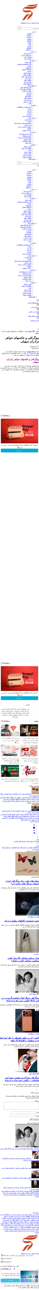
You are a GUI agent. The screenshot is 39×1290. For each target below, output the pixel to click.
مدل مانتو (28, 143)
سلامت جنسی (27, 157)
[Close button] (38, 1269)
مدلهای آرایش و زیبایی (24, 127)
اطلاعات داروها (26, 148)
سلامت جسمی (26, 155)
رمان (15, 1193)
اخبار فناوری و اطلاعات (24, 107)
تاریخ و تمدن (27, 100)
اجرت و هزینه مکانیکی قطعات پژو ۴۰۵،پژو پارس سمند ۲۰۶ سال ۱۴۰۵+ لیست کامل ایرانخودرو (19, 1216)
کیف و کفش (27, 139)
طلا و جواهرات (26, 141)
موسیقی (28, 94)
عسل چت (11, 1191)
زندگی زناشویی (26, 130)
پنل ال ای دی (19, 1191)
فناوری (33, 105)
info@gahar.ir (7, 1262)
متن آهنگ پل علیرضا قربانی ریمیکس (27, 797)
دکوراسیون (28, 119)
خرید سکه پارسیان (14, 1194)
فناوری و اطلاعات (33, 917)
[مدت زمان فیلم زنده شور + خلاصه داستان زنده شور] (35, 1168)
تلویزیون (28, 93)
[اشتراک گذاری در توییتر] (34, 831)
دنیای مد (32, 132)
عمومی (29, 39)
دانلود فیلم (28, 96)
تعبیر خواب (28, 62)
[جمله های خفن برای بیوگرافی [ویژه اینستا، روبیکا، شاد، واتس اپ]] (35, 794)
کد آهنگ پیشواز (26, 69)
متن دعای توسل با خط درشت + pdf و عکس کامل (23, 814)
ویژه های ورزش (26, 55)
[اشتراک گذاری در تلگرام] (34, 833)
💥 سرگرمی (35, 877)
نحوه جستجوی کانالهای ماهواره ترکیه (17, 799)
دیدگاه (36, 1101)
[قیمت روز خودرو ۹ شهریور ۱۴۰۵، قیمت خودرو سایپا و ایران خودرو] (35, 811)
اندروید (29, 110)
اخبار (33, 32)
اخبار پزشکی (27, 146)
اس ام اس (28, 78)
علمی (29, 44)
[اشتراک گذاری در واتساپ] (34, 828)
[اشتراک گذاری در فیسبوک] (34, 825)
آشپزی (29, 121)
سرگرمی (32, 60)
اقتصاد (29, 33)
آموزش (29, 112)
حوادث (29, 42)
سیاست (29, 37)
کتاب (29, 103)
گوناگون (28, 41)
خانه (37, 331)
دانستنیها (28, 67)
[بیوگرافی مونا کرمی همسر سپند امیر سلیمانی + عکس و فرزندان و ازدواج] (35, 1158)
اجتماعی (28, 35)
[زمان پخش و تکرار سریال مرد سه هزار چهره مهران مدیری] (35, 1187)
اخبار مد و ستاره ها (25, 134)
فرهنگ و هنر (31, 85)
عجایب (29, 66)
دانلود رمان (21, 1193)
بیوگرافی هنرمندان (25, 89)
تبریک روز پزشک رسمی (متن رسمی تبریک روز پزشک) (22, 1214)
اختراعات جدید (26, 116)
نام (37, 1112)
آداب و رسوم (27, 101)
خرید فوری (19, 450)
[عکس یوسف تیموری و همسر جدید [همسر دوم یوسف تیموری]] (35, 1178)
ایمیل (37, 1116)
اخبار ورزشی (27, 53)
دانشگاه (29, 48)
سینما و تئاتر (27, 98)
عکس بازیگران (26, 91)
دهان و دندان (27, 153)
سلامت (33, 144)
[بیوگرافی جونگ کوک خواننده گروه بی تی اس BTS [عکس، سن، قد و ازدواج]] (27, 1147)
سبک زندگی (31, 118)
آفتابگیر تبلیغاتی (30, 1193)
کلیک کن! (10, 1280)
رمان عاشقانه (24, 1194)
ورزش (33, 51)
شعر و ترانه (27, 82)
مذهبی (29, 46)
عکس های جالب (26, 76)
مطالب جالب (27, 75)
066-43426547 (7, 1258)
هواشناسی (35, 1191)
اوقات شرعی (27, 1191)
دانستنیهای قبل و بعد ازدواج (22, 123)
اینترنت (29, 114)
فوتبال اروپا (27, 58)
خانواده (29, 128)
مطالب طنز (27, 80)
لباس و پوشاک (26, 136)
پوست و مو (27, 152)
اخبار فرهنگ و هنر (25, 87)
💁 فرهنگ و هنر (30, 331)
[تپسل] (2, 416)
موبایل (29, 109)
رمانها (31, 1194)
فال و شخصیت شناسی (24, 64)
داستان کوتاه (27, 73)
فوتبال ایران (27, 57)
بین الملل (28, 50)
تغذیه (29, 150)
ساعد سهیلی (31, 351)
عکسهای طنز (27, 84)
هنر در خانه (28, 125)
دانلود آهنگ (32, 159)
